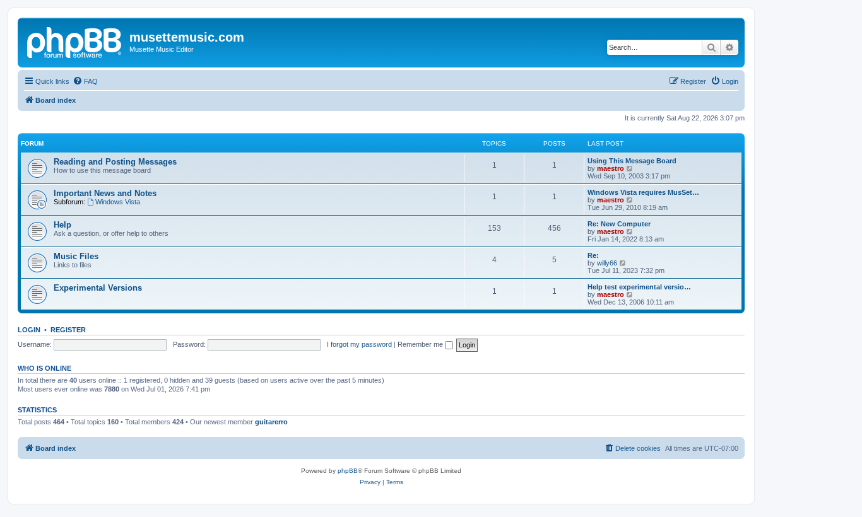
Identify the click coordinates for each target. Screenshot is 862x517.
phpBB (348, 470)
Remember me (421, 344)
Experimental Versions (98, 288)
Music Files (76, 256)
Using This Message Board (631, 161)
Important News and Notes (105, 193)
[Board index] (75, 41)
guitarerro (271, 422)
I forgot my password (359, 344)
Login (29, 330)
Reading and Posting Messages (115, 161)
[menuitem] (85, 81)
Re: (593, 255)
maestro (610, 168)
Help (62, 224)
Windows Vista (117, 202)
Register (68, 330)
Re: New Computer (619, 224)
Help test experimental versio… (639, 287)
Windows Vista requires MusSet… (643, 192)
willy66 (607, 263)
